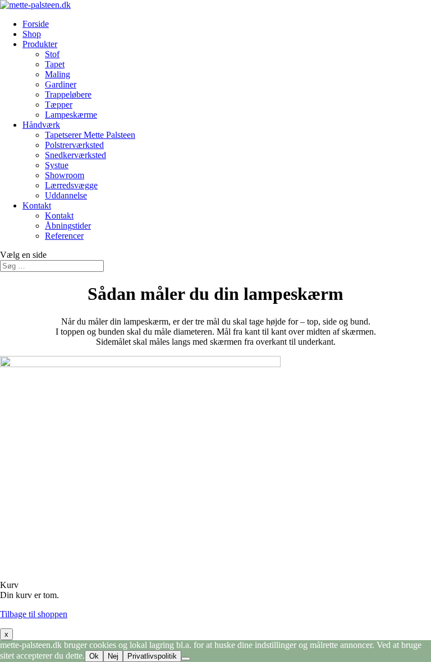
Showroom (64, 175)
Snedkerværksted (75, 155)
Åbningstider (68, 225)
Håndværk (41, 124)
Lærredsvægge (71, 185)
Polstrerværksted (74, 145)
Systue (56, 165)
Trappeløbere (68, 94)
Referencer (64, 235)
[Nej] (185, 658)
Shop (31, 34)
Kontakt (36, 205)
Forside (35, 24)
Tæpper (58, 104)
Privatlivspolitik (152, 656)
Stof (52, 54)
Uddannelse (66, 195)
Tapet (55, 64)
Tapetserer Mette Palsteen (90, 135)
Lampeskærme (71, 114)
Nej (113, 656)
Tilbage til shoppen (33, 614)
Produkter (39, 44)
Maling (57, 74)
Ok (94, 656)
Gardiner (60, 84)
